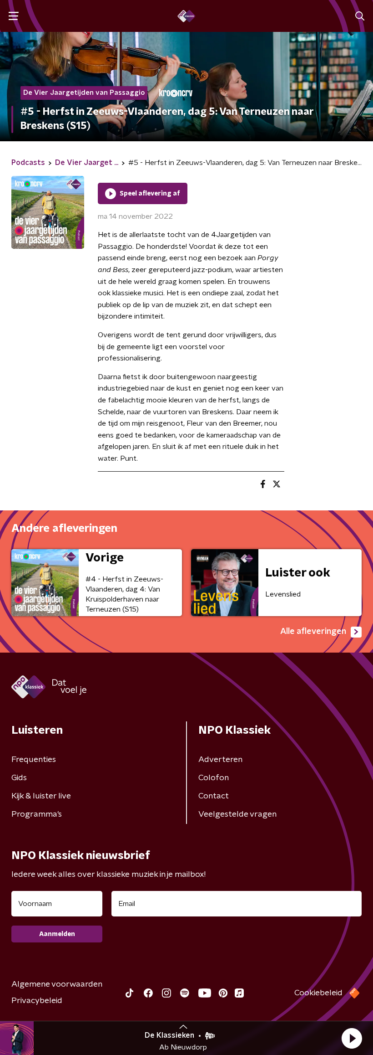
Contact (213, 796)
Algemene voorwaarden (56, 984)
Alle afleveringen (313, 632)
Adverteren (220, 760)
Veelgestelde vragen (237, 814)
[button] (351, 1038)
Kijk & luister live (41, 796)
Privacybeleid (36, 1001)
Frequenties (33, 760)
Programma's (36, 814)
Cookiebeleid (318, 993)
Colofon (213, 778)
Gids (19, 778)
